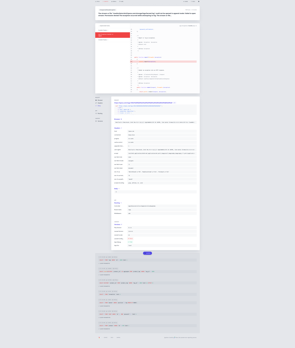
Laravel (118, 337)
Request (97, 97)
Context (97, 118)
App (96, 110)
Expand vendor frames (105, 25)
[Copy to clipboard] (195, 106)
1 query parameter (104, 263)
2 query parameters (104, 317)
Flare (176, 337)
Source (105, 337)
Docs (112, 337)
